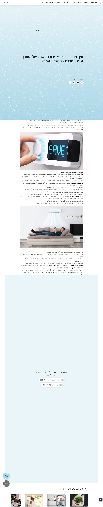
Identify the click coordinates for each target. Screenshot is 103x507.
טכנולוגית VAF (70, 124)
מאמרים (47, 30)
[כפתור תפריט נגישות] (101, 500)
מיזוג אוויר (42, 30)
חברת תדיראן (62, 124)
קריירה (42, 2)
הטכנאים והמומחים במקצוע (28, 196)
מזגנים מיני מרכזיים (53, 191)
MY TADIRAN (77, 2)
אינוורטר (50, 200)
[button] (94, 2)
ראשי (51, 30)
